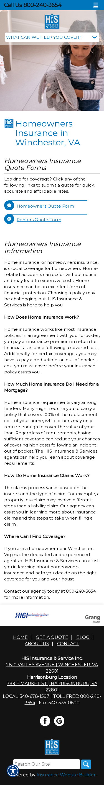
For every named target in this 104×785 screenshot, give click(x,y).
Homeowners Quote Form (45, 206)
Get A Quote (52, 637)
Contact (68, 643)
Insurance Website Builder (66, 775)
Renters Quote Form (39, 219)
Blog (83, 637)
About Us (37, 643)
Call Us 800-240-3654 (33, 5)
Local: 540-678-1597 (26, 696)
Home (20, 637)
